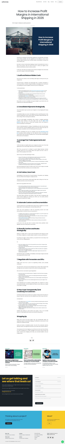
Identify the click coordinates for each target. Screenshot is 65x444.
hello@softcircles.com (54, 433)
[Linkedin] (53, 437)
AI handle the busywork (24, 217)
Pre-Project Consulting (38, 434)
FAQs (35, 439)
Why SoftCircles (39, 1)
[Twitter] (50, 437)
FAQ (56, 1)
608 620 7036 (52, 434)
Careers (35, 437)
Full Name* (37, 377)
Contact (60, 1)
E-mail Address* (38, 381)
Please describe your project (40, 394)
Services (52, 1)
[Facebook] (48, 437)
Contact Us (9, 423)
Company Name (38, 385)
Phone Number (37, 390)
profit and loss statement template (37, 90)
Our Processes (37, 436)
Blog (48, 1)
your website (28, 301)
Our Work (44, 1)
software (26, 95)
